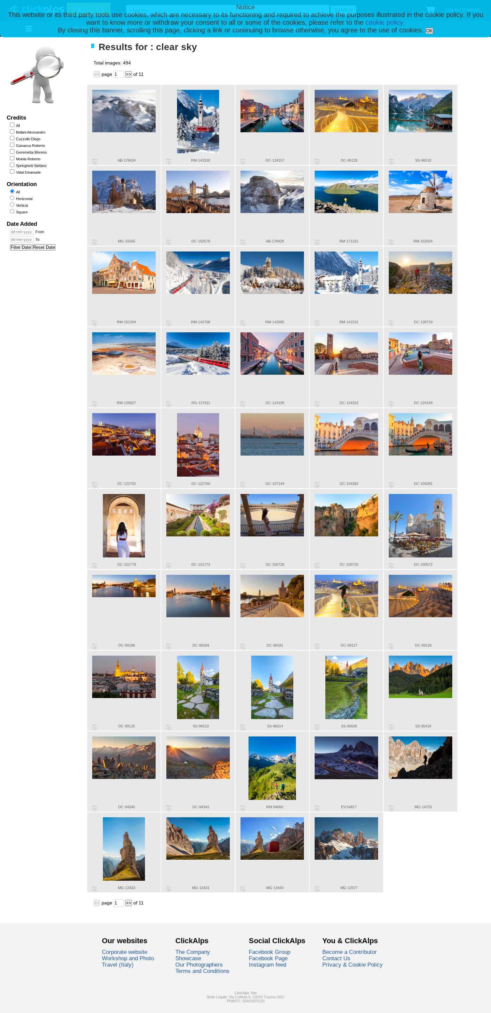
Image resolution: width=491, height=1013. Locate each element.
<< (97, 74)
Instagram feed (267, 965)
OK (429, 30)
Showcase (188, 958)
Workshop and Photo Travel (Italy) (128, 961)
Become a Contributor (349, 952)
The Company (192, 952)
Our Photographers (199, 965)
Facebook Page (268, 958)
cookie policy (384, 22)
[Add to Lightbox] (94, 161)
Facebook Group (269, 952)
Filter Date (21, 247)
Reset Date (44, 247)
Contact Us (336, 958)
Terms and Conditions (202, 971)
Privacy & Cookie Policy (352, 965)
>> (128, 74)
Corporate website (124, 952)
